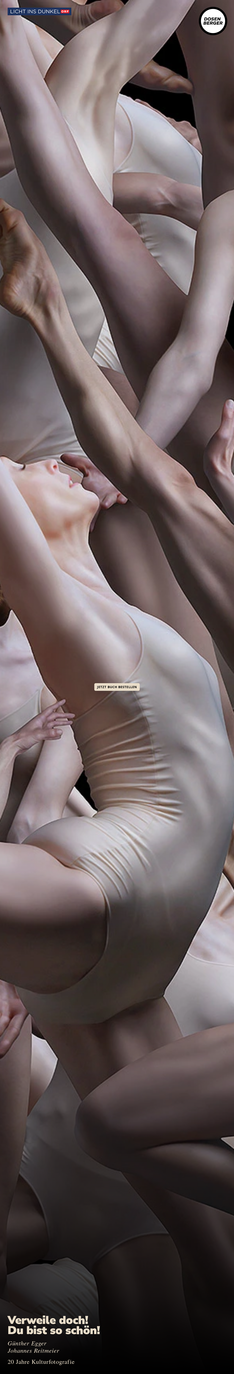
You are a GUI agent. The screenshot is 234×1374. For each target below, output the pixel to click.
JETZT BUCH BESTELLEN (117, 687)
